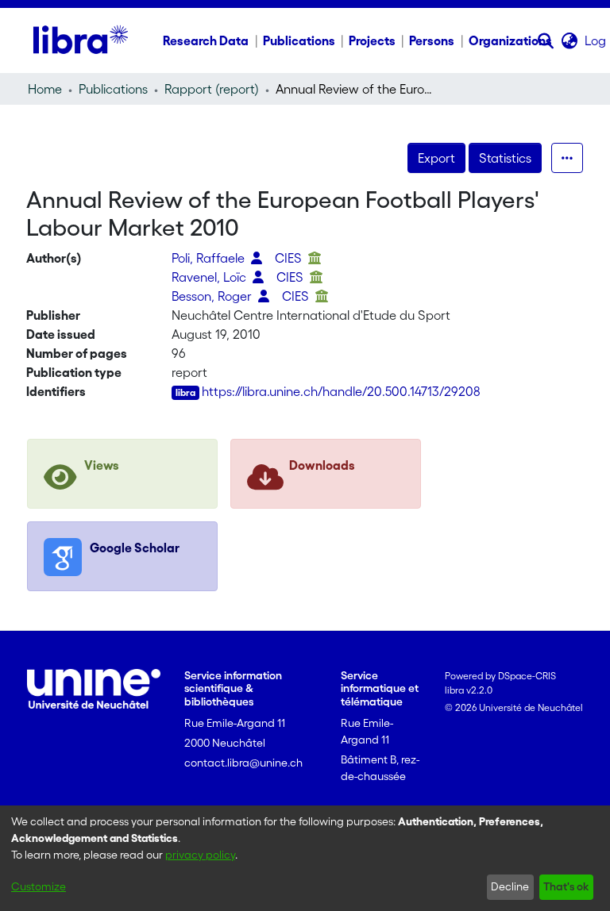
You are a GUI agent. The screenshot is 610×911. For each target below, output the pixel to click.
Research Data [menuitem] (206, 40)
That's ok (566, 886)
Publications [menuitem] (299, 40)
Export (436, 158)
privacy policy (200, 854)
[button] (546, 40)
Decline (510, 886)
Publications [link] (113, 89)
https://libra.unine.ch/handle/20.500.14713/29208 (341, 391)
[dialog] (305, 858)
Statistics (505, 158)
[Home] (80, 40)
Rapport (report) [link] (211, 89)
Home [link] (45, 89)
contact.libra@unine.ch (243, 762)
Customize (38, 886)
